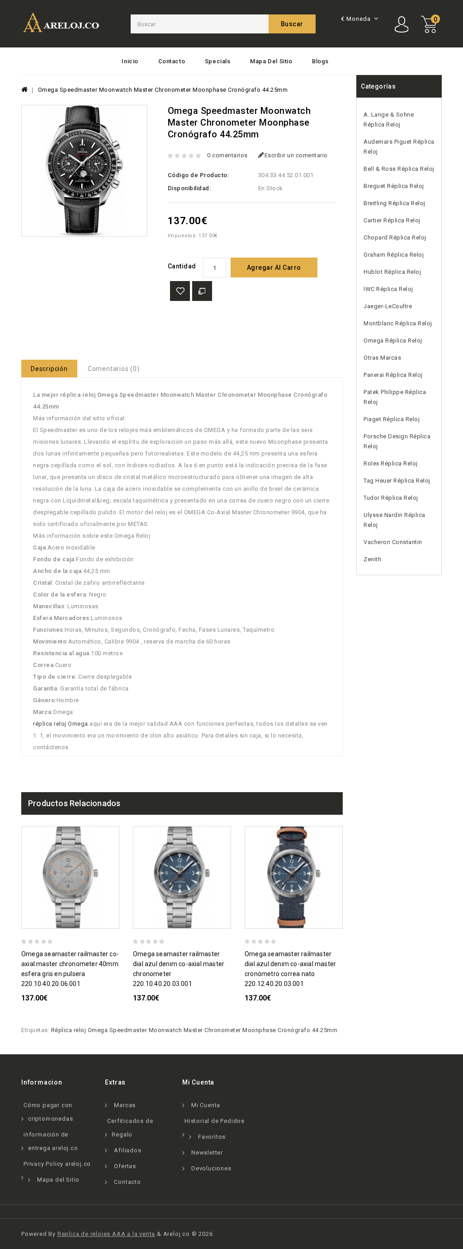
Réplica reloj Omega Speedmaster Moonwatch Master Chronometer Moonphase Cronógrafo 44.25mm (194, 1030)
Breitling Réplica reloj (394, 203)
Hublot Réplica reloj (392, 271)
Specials (218, 61)
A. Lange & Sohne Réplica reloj (389, 119)
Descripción (49, 368)
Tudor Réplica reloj (391, 497)
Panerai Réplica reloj (393, 374)
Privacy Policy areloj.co (57, 1163)
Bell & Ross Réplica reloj (399, 168)
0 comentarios (227, 155)
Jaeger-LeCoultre (388, 306)
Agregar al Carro (274, 267)
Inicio (130, 61)
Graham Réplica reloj (394, 254)
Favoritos (212, 1136)
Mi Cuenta (205, 1105)
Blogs (320, 61)
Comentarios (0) (114, 368)
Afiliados (127, 1150)
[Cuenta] (403, 24)
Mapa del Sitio (271, 61)
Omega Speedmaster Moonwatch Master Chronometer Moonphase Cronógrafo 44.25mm (163, 89)
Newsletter (207, 1152)
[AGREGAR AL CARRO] (115, 920)
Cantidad (182, 266)
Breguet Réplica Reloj (394, 186)
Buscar (292, 24)
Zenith (372, 559)
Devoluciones (211, 1168)
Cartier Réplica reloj (392, 220)
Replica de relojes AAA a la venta (106, 1233)
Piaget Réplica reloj (392, 419)
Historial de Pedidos (214, 1121)
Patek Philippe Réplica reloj (395, 397)
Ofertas (125, 1166)
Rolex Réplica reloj (391, 463)
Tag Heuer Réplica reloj (397, 480)
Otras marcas (382, 357)
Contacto (171, 61)
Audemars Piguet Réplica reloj (399, 146)
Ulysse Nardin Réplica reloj (394, 520)
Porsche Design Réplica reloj (397, 441)
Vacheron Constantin (393, 542)
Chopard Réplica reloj (395, 237)
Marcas (125, 1105)
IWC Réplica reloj (388, 289)
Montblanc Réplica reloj (398, 323)
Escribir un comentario (296, 155)
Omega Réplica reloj (393, 340)
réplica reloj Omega (60, 723)
